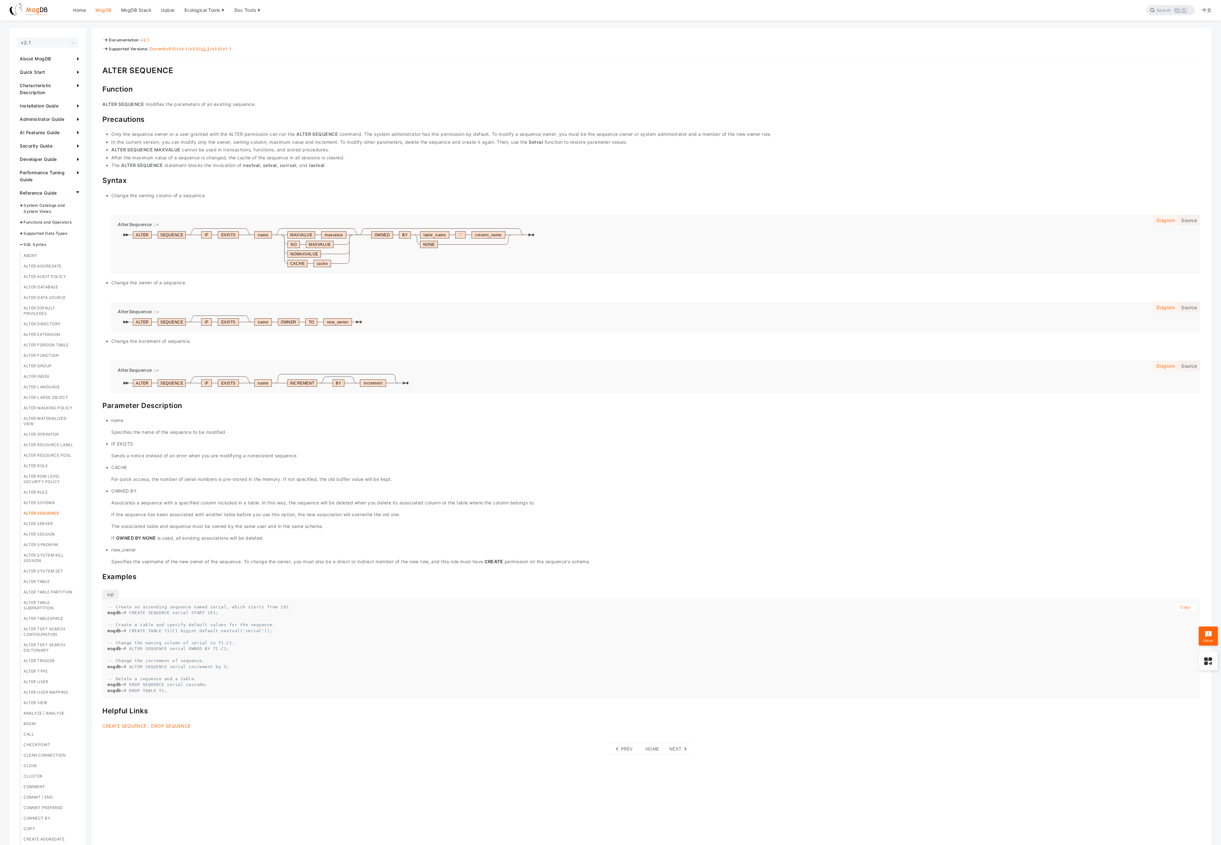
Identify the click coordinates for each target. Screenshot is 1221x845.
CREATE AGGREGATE (44, 839)
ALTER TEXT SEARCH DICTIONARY (45, 647)
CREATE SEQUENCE (124, 726)
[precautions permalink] (97, 118)
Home (79, 10)
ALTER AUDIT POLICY (45, 276)
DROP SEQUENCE (171, 726)
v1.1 (227, 48)
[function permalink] (97, 88)
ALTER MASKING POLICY (48, 407)
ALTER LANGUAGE (42, 386)
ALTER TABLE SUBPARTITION (38, 605)
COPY (29, 828)
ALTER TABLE (37, 581)
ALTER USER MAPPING (46, 692)
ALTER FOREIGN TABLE (46, 345)
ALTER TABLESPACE (43, 618)
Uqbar (168, 10)
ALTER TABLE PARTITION (48, 592)
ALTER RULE (36, 492)
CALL (29, 734)
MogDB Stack (136, 10)
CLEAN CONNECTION (45, 755)
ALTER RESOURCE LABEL (48, 444)
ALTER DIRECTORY (42, 324)
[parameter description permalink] (97, 404)
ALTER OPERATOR (41, 434)
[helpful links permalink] (97, 710)
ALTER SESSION (39, 534)
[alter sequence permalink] (97, 69)
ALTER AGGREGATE (43, 266)
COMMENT (34, 786)
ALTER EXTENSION (42, 334)
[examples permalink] (97, 575)
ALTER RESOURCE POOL (48, 455)
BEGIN (30, 723)
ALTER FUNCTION (41, 355)
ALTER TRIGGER (39, 660)
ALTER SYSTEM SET (43, 571)
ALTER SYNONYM (41, 544)
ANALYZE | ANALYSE (44, 713)
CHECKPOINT (37, 744)
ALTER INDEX (37, 376)
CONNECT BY (37, 818)
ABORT (31, 255)
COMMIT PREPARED (43, 807)
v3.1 (183, 48)
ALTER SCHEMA (39, 502)
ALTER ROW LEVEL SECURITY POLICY (42, 479)
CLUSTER (33, 776)
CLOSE (30, 765)
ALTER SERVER (38, 523)
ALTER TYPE (36, 671)
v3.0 (194, 48)
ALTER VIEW (35, 702)
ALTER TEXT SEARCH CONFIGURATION (45, 632)
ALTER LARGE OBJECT (46, 397)
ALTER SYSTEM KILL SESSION (44, 558)
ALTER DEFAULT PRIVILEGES (39, 311)
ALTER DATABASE (41, 287)
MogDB (103, 10)
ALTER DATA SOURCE (45, 297)
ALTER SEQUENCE (41, 513)
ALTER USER (36, 681)
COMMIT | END (38, 797)
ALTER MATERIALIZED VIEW (45, 421)
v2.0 (216, 48)
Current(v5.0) (163, 48)
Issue (1208, 640)
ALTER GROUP (38, 366)
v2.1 (145, 40)
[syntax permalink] (97, 179)
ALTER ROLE (36, 465)
